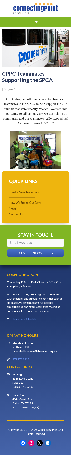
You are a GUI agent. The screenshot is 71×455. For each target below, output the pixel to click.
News (12, 208)
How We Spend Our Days (25, 202)
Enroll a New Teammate (24, 192)
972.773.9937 (20, 359)
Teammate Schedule (24, 319)
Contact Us (16, 214)
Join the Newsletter (35, 253)
